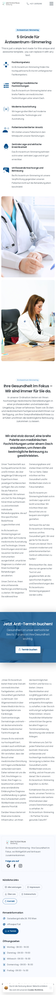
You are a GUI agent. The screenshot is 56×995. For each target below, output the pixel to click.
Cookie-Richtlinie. (35, 990)
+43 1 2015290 (36, 3)
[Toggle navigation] (51, 3)
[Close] (50, 988)
